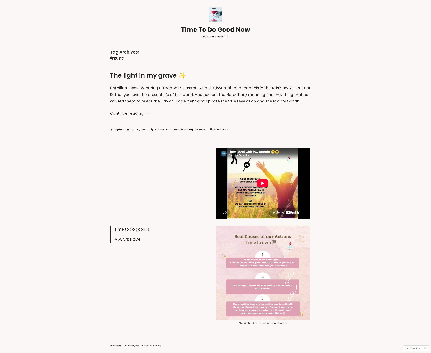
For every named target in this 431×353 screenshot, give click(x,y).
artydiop (118, 129)
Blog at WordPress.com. (148, 345)
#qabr (184, 129)
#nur (177, 129)
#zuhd (202, 129)
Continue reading (126, 113)
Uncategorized (139, 129)
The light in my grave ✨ (148, 75)
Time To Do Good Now (215, 29)
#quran (193, 129)
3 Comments (221, 129)
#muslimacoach (164, 129)
